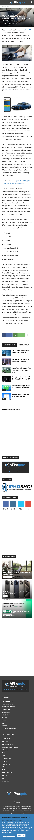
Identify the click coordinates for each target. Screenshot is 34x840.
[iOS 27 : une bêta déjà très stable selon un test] (6, 353)
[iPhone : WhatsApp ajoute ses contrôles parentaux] (6, 388)
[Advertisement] (17, 534)
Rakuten (4, 767)
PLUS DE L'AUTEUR (23, 345)
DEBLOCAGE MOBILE (7, 704)
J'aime (5, 501)
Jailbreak (5, 726)
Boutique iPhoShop (7, 744)
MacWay (4, 761)
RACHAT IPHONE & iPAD (8, 706)
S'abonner (28, 501)
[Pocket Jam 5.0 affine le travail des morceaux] (6, 361)
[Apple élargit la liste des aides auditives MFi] (6, 396)
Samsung (4, 775)
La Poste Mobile (6, 758)
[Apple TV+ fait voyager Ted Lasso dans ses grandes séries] (6, 370)
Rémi (5, 23)
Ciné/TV (4, 717)
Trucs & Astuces (7, 701)
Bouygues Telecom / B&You (10, 747)
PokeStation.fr (6, 764)
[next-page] (6, 403)
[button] (3, 2)
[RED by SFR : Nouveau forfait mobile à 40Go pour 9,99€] (17, 608)
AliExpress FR (6, 738)
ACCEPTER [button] (21, 836)
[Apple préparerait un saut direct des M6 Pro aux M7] (6, 379)
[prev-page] (3, 403)
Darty (3, 753)
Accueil (3, 6)
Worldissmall (5, 781)
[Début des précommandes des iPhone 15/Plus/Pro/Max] (17, 589)
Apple (7, 6)
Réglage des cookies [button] (9, 836)
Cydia (3, 723)
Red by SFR (5, 770)
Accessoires (6, 712)
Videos (4, 720)
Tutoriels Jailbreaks (9, 728)
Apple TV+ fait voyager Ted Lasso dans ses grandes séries (21, 370)
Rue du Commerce (7, 772)
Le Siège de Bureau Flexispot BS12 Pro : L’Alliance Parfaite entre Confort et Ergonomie (16, 573)
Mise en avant (7, 577)
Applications (6, 715)
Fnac (3, 755)
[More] (27, 335)
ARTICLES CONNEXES (9, 345)
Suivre (13, 501)
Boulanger (5, 741)
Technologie (6, 709)
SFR (3, 778)
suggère (8, 90)
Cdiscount (5, 750)
